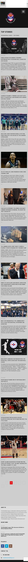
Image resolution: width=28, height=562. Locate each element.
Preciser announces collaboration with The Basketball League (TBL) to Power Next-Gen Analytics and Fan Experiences (13, 535)
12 (2, 486)
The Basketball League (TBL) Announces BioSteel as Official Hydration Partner (12, 528)
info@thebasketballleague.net (8, 557)
